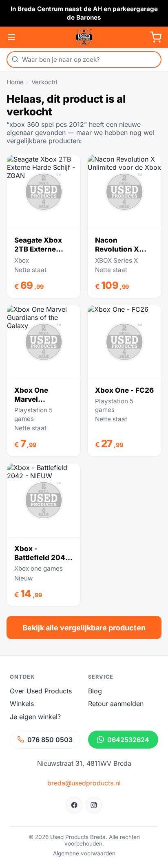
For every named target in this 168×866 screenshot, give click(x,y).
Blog (95, 691)
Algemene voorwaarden (84, 853)
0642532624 (128, 740)
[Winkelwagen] (155, 37)
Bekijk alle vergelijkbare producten (84, 627)
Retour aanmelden (116, 704)
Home (15, 82)
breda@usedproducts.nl (84, 783)
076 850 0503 (50, 740)
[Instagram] (94, 805)
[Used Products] (84, 37)
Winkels (22, 704)
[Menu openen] (11, 37)
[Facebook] (74, 805)
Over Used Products (41, 691)
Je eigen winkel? (35, 717)
